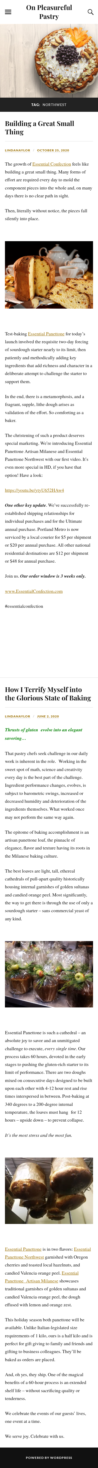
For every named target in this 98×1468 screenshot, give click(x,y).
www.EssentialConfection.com (34, 591)
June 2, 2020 (48, 716)
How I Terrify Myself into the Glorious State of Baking (48, 693)
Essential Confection (51, 164)
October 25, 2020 (53, 150)
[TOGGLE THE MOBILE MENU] (8, 12)
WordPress (61, 1458)
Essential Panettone (46, 333)
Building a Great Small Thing (39, 127)
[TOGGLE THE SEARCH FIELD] (90, 12)
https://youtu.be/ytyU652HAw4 (34, 490)
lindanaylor (17, 150)
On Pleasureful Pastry (49, 11)
